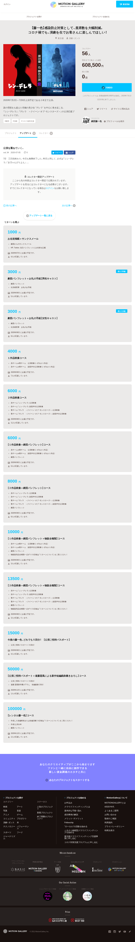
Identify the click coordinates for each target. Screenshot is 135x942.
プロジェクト (11, 133)
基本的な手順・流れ (72, 810)
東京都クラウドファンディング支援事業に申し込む (81, 837)
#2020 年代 (109, 806)
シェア (90, 109)
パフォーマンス (23, 827)
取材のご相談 (110, 818)
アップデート (27, 133)
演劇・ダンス (74, 38)
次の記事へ (67, 205)
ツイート (103, 109)
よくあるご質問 (111, 810)
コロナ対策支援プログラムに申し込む (81, 842)
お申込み (68, 802)
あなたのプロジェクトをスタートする (69, 780)
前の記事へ (11, 205)
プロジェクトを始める (101, 16)
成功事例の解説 (71, 814)
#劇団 (7, 121)
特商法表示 (109, 830)
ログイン (7, 4)
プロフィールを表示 (115, 121)
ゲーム (20, 814)
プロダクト (22, 818)
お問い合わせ (110, 814)
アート (20, 806)
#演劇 (15, 121)
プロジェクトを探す (34, 16)
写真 (5, 810)
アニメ (6, 814)
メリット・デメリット (73, 818)
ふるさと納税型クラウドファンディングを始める (81, 831)
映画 (5, 806)
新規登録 (126, 4)
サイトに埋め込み (122, 109)
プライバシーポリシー (114, 826)
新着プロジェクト (45, 812)
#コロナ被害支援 (27, 121)
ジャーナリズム (9, 837)
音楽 (19, 810)
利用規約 (108, 822)
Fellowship (68, 822)
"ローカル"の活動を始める (75, 826)
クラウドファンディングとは (77, 806)
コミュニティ (9, 818)
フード (20, 832)
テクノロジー (9, 826)
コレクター (45, 133)
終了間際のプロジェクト (45, 817)
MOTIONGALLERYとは (115, 802)
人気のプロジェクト (45, 807)
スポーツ (7, 832)
